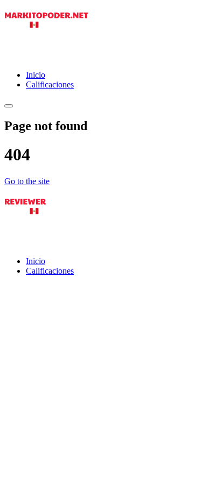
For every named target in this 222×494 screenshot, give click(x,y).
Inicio (35, 74)
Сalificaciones (50, 84)
